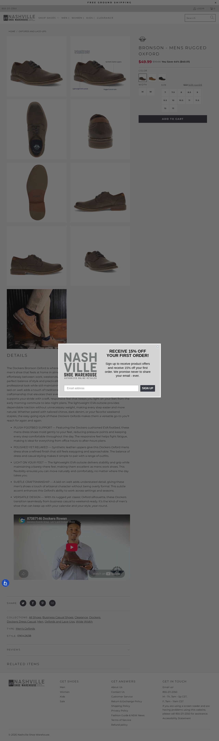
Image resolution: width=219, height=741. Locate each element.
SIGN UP (147, 388)
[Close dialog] (157, 346)
